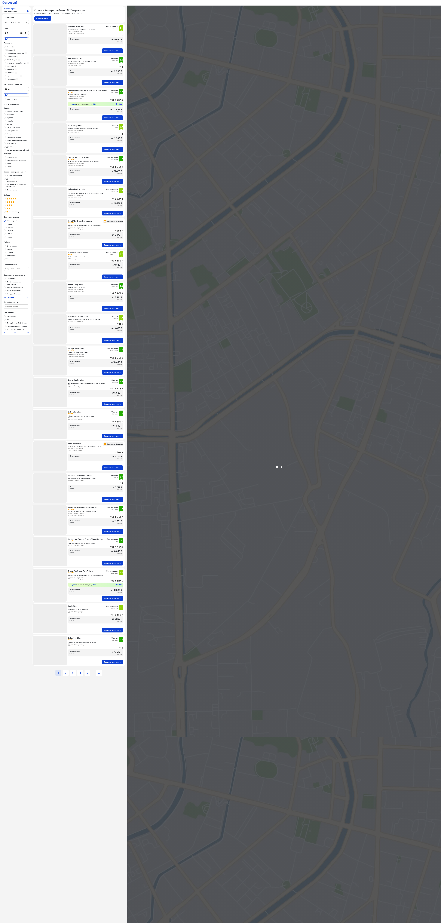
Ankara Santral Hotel (76, 189)
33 (99, 673)
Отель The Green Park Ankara (80, 571)
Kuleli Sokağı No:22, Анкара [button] (77, 94)
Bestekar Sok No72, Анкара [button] (76, 287)
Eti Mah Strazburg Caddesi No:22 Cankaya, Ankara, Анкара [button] (86, 383)
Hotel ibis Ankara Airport (78, 253)
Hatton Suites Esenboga (78, 316)
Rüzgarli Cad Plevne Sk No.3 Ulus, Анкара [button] (81, 416)
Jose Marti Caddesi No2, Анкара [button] (78, 352)
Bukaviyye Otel (74, 638)
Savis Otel (72, 606)
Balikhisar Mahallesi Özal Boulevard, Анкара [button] (81, 543)
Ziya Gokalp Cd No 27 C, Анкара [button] (78, 609)
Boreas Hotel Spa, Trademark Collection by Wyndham (89, 90)
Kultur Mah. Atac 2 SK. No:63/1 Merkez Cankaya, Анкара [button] (85, 447)
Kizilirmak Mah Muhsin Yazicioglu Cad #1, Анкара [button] (83, 161)
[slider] (6, 38)
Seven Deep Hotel (75, 284)
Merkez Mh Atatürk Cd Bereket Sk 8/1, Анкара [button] (82, 478)
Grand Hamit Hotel (76, 380)
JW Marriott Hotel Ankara (78, 157)
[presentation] (16, 22)
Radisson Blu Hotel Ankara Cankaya (82, 507)
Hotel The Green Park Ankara (80, 221)
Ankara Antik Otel (75, 58)
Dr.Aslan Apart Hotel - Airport (80, 475)
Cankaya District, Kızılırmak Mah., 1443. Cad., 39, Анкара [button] (85, 225)
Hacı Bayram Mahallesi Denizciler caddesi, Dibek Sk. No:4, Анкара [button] (86, 193)
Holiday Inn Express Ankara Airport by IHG (85, 539)
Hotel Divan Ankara (76, 348)
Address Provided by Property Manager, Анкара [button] (83, 128)
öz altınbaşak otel (75, 125)
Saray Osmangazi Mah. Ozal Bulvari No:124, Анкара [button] (84, 319)
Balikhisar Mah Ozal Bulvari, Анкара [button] (79, 257)
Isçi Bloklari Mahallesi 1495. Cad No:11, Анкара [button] (82, 511)
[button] (16, 9)
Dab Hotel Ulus (74, 412)
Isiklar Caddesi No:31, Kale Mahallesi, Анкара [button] (82, 61)
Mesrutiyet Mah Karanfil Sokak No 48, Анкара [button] (82, 642)
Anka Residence (74, 443)
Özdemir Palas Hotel (76, 26)
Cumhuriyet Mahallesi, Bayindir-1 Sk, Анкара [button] (81, 30)
